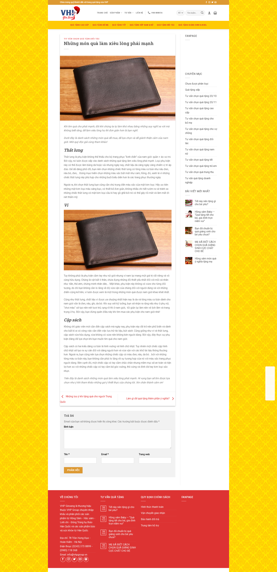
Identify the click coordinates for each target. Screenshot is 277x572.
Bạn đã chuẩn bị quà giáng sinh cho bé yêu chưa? (205, 231)
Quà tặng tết (119, 25)
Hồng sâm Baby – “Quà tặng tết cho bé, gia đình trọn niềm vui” (205, 216)
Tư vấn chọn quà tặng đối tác (82, 38)
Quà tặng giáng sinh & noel (192, 25)
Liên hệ (139, 13)
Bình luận (68, 426)
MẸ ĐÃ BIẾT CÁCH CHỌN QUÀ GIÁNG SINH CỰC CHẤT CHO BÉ (205, 246)
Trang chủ (102, 13)
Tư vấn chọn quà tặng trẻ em (201, 166)
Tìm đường (270, 375)
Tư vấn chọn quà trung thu (199, 172)
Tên (67, 454)
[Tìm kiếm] (202, 13)
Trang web (144, 454)
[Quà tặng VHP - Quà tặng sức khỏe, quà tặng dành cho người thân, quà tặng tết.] (76, 13)
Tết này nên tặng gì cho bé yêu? (205, 203)
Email (105, 454)
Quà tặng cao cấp (79, 25)
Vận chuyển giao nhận (153, 513)
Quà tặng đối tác (166, 25)
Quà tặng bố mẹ (100, 25)
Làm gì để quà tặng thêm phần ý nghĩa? (148, 398)
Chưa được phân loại (196, 83)
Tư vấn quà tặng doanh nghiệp (197, 180)
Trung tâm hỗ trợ (150, 525)
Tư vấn (127, 13)
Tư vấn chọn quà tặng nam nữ (199, 151)
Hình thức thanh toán (152, 506)
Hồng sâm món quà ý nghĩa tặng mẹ (205, 260)
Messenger (270, 396)
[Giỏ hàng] (215, 12)
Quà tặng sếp (192, 89)
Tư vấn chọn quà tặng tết (199, 159)
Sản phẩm (115, 13)
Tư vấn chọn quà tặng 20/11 (201, 102)
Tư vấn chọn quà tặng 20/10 (201, 96)
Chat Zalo (270, 386)
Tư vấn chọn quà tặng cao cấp (199, 110)
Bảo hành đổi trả (150, 519)
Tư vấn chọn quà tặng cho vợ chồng (201, 131)
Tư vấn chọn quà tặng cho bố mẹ (199, 120)
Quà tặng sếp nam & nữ (141, 25)
